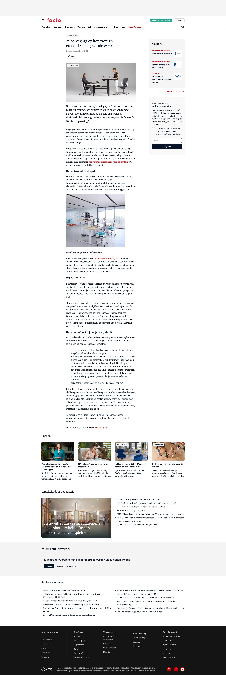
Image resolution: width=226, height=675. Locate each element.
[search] (183, 26)
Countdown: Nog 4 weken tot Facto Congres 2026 (138, 499)
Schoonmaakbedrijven (172, 636)
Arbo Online (167, 640)
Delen (73, 56)
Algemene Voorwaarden (101, 671)
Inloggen (179, 20)
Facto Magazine (80, 640)
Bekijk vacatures (174, 91)
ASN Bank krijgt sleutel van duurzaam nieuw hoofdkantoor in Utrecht (147, 503)
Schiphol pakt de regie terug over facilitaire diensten (139, 612)
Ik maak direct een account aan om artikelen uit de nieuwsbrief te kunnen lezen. (168, 131)
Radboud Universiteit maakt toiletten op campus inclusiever (69, 615)
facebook (166, 653)
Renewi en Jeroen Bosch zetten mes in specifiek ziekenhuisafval (156, 608)
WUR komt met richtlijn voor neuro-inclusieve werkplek (141, 507)
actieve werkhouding (105, 258)
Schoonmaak (138, 646)
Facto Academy (80, 653)
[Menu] (43, 20)
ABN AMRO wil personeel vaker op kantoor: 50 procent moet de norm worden (150, 514)
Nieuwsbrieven (50, 632)
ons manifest (99, 668)
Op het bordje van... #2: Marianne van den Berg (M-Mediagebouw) (145, 598)
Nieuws (77, 636)
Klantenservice (47, 640)
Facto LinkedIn (168, 657)
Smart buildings (140, 633)
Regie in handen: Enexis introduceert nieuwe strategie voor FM (70, 601)
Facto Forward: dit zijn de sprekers (131, 510)
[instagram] (169, 669)
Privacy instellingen (146, 671)
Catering (136, 642)
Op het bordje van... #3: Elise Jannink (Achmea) (137, 524)
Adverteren (45, 653)
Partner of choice (81, 657)
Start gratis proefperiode (161, 20)
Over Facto (45, 644)
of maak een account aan (66, 566)
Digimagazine (79, 645)
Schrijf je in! (167, 147)
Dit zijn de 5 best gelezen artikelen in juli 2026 (137, 594)
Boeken (77, 649)
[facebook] (176, 669)
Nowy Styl (100, 427)
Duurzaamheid (109, 648)
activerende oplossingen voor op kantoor (108, 162)
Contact (44, 648)
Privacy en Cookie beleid (125, 671)
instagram (166, 649)
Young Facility (139, 638)
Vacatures (45, 657)
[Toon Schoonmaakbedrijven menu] (110, 27)
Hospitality (108, 652)
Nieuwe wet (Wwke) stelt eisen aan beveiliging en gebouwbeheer (71, 604)
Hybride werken (169, 645)
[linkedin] (182, 669)
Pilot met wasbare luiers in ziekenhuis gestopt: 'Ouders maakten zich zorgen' (150, 590)
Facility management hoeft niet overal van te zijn (64, 590)
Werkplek (107, 643)
